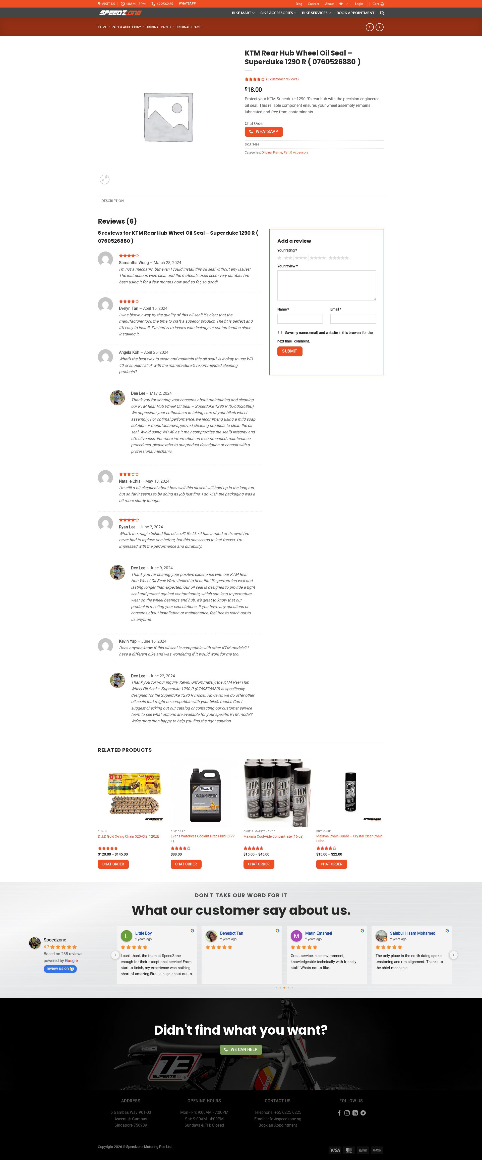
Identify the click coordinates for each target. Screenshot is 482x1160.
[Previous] (98, 820)
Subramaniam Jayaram (260, 933)
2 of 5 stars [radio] (287, 258)
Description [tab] (112, 201)
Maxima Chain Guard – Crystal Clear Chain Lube (349, 838)
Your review (287, 266)
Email (335, 309)
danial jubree (165, 933)
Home (102, 27)
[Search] (382, 13)
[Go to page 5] (292, 987)
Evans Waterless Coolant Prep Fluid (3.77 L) (203, 838)
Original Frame (188, 27)
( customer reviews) (282, 79)
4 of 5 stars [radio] (317, 258)
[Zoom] (104, 179)
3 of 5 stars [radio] (300, 258)
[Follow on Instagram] (347, 1113)
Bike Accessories (276, 13)
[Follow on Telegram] (363, 1113)
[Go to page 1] (276, 987)
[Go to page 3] (284, 988)
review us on (58, 968)
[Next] (384, 820)
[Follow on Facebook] (339, 1113)
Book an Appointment (278, 1125)
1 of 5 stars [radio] (278, 258)
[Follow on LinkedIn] (355, 1113)
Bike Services (315, 13)
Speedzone (55, 939)
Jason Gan (333, 933)
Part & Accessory (126, 27)
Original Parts (158, 27)
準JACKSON (420, 933)
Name (283, 309)
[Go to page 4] (288, 987)
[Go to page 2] (280, 987)
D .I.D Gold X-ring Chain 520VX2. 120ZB (128, 836)
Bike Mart (241, 13)
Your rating (287, 250)
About (329, 4)
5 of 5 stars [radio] (338, 258)
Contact (313, 4)
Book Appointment (356, 13)
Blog (299, 4)
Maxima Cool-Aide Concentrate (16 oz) (274, 836)
